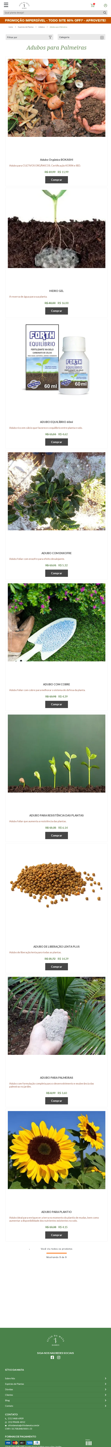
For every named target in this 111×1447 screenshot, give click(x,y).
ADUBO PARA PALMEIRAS (56, 1077)
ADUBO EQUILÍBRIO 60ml (56, 422)
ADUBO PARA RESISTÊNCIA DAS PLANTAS (56, 815)
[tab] (29, 37)
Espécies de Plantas (26, 27)
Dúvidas (9, 1389)
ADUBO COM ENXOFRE (56, 553)
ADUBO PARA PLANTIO (56, 1211)
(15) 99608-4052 (16, 1422)
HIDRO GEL (56, 290)
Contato (9, 1406)
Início (11, 27)
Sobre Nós (10, 1378)
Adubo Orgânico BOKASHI (56, 159)
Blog (7, 1400)
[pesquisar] (104, 12)
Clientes (9, 1395)
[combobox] (52, 12)
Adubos (41, 27)
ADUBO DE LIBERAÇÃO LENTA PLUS (56, 946)
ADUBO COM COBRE (56, 684)
